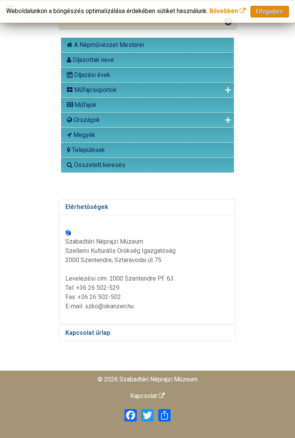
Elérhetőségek (86, 207)
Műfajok (84, 105)
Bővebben (224, 11)
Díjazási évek (91, 75)
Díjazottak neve (92, 60)
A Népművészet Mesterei (108, 44)
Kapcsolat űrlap (87, 332)
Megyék (83, 135)
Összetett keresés (99, 165)
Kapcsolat (144, 396)
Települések (87, 150)
